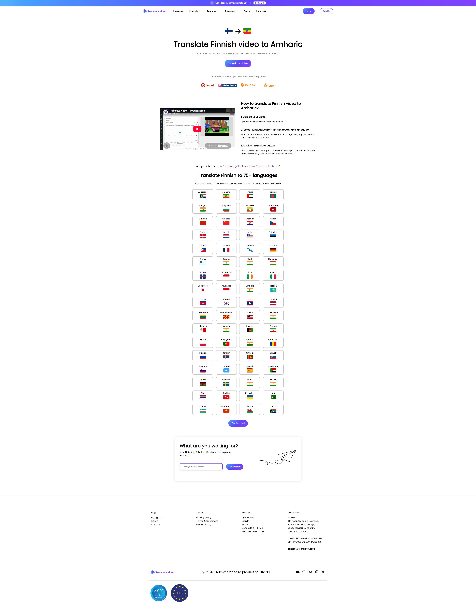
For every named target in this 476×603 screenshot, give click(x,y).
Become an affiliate (253, 531)
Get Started (248, 517)
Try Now (258, 3)
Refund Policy (203, 524)
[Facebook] (304, 572)
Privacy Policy (203, 517)
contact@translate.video (301, 548)
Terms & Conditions (207, 521)
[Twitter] (323, 572)
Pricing (245, 524)
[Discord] (297, 572)
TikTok (154, 521)
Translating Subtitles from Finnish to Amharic (250, 166)
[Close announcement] (472, 2)
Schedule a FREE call (253, 527)
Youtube (155, 524)
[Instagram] (317, 572)
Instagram (156, 517)
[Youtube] (310, 572)
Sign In (245, 521)
